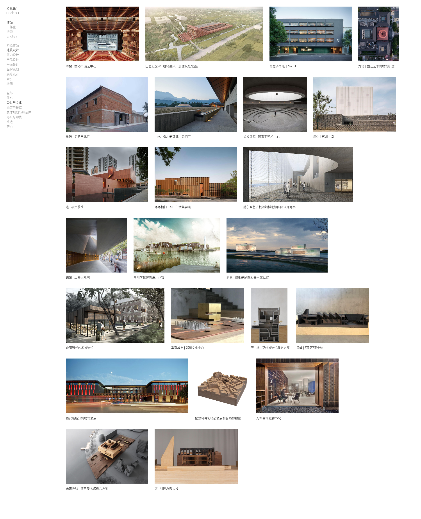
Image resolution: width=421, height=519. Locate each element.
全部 (10, 93)
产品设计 (13, 59)
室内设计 (13, 55)
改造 (10, 122)
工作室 (11, 27)
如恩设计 (15, 8)
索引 (10, 79)
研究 (10, 126)
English (12, 36)
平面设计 (13, 64)
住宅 (10, 98)
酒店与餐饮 (14, 107)
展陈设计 (13, 74)
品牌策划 (13, 69)
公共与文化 (14, 102)
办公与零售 (14, 117)
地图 (10, 84)
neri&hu (15, 13)
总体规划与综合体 (19, 112)
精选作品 (13, 45)
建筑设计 (13, 50)
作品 (10, 22)
